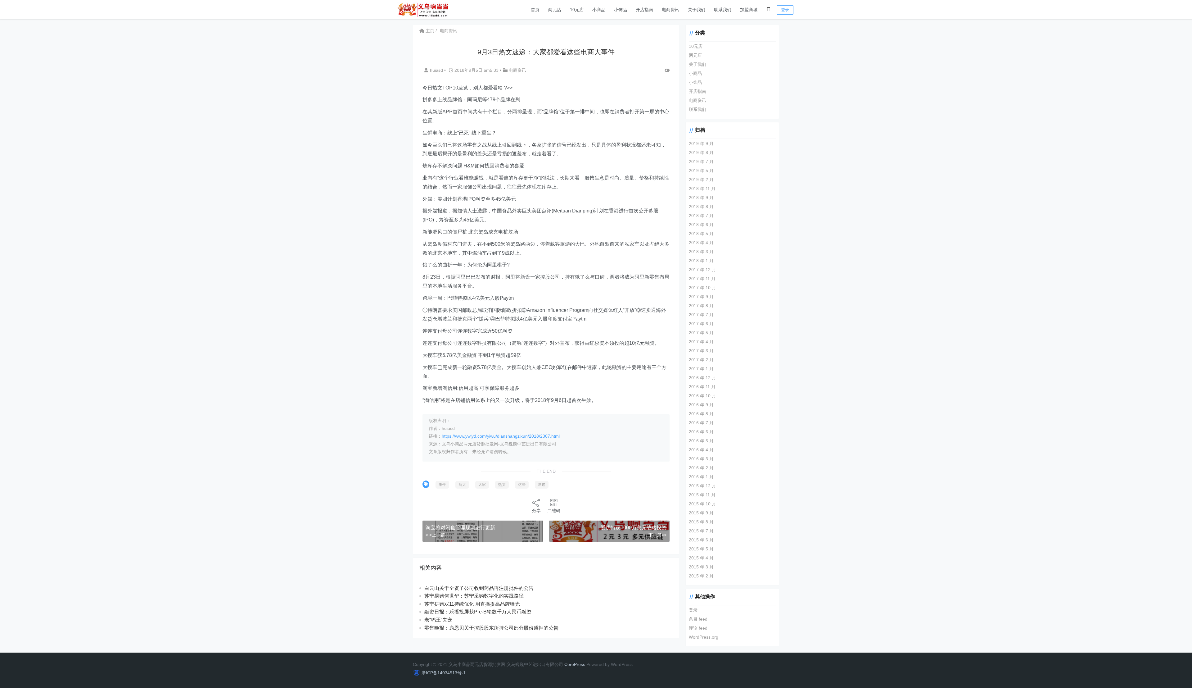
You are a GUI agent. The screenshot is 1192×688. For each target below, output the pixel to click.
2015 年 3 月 (701, 566)
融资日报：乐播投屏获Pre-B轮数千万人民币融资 (477, 611)
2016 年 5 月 (701, 440)
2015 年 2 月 (701, 575)
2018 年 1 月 (701, 260)
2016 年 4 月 (701, 449)
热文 (502, 484)
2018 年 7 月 (701, 215)
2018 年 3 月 (701, 251)
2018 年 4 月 (701, 242)
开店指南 (644, 9)
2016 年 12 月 (702, 377)
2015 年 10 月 (702, 503)
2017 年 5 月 (701, 332)
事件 (442, 484)
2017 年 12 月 (702, 269)
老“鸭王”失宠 (438, 619)
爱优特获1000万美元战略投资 (633, 527)
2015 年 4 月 (701, 557)
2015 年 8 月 (701, 521)
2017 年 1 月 (701, 368)
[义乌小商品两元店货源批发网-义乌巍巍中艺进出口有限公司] (422, 9)
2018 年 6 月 (701, 224)
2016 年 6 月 (701, 431)
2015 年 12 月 (702, 485)
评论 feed (698, 628)
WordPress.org (703, 637)
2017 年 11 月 (702, 278)
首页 (535, 9)
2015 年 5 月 (701, 548)
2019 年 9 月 (701, 143)
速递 (541, 484)
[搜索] (768, 9)
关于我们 (696, 9)
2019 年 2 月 (701, 179)
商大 (462, 484)
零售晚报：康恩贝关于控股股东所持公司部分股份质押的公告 (491, 628)
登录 (785, 9)
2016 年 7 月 (701, 422)
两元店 (554, 9)
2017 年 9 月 (701, 296)
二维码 (553, 510)
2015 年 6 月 (701, 539)
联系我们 (722, 9)
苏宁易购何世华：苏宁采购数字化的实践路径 (474, 596)
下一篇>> (657, 534)
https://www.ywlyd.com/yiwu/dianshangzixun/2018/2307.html (501, 436)
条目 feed (698, 619)
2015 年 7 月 (701, 530)
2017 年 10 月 (702, 287)
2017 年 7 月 (701, 314)
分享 (536, 510)
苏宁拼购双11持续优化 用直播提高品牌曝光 (472, 604)
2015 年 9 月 (701, 512)
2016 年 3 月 (701, 458)
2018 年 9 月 (701, 197)
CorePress (574, 664)
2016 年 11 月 (702, 386)
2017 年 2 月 (701, 359)
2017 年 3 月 (701, 350)
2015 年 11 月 (702, 494)
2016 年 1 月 (701, 476)
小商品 (598, 9)
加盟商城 (748, 9)
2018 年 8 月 (701, 206)
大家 (482, 484)
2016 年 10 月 (702, 395)
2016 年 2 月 (701, 467)
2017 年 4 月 (701, 341)
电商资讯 (670, 9)
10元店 (577, 9)
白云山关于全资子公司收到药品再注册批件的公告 (479, 588)
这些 (522, 484)
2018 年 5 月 (701, 233)
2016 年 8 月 (701, 413)
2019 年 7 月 (701, 161)
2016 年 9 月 (701, 404)
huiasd (437, 70)
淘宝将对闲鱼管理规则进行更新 (460, 527)
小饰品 (620, 9)
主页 (429, 30)
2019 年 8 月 (701, 152)
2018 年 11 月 (702, 188)
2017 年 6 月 (701, 323)
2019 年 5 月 (701, 170)
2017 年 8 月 (701, 305)
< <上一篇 (435, 534)
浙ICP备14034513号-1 (444, 672)
